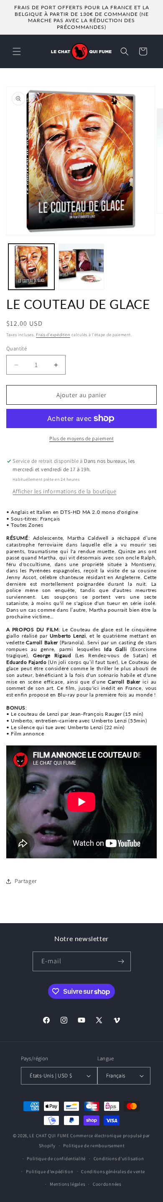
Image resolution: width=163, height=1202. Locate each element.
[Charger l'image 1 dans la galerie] (31, 267)
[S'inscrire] (121, 961)
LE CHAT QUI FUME (49, 1135)
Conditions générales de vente (113, 1171)
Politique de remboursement (93, 1145)
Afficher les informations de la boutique (64, 491)
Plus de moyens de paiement (81, 438)
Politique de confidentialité (56, 1158)
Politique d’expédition (49, 1171)
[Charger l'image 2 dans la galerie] (81, 267)
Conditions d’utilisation (119, 1158)
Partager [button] (26, 881)
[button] (17, 51)
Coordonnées (107, 1184)
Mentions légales (67, 1184)
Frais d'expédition (53, 334)
